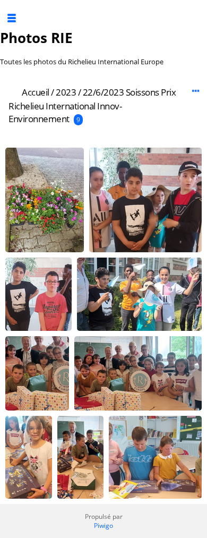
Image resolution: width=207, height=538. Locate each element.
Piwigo (103, 525)
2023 (66, 92)
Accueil (35, 92)
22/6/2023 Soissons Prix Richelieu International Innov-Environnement (92, 105)
